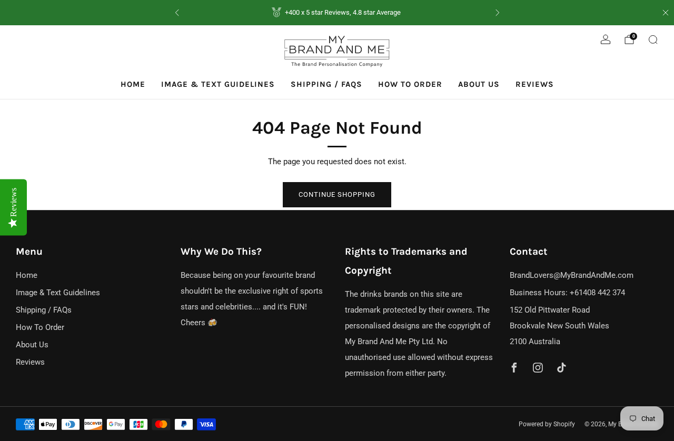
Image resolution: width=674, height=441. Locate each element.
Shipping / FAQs (326, 84)
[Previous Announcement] (177, 12)
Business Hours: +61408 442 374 (567, 292)
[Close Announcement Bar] (665, 12)
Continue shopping (337, 194)
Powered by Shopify (547, 424)
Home (133, 84)
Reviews (535, 84)
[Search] (653, 39)
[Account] (605, 39)
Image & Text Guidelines (218, 84)
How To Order (410, 84)
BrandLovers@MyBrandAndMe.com (571, 275)
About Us (479, 84)
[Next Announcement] (497, 12)
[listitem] (337, 12)
